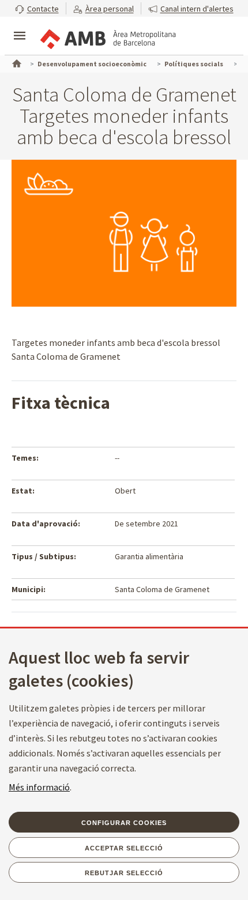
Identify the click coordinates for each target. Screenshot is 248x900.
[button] (37, 8)
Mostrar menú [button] (20, 26)
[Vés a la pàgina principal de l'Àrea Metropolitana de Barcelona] (107, 36)
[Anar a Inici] (16, 62)
